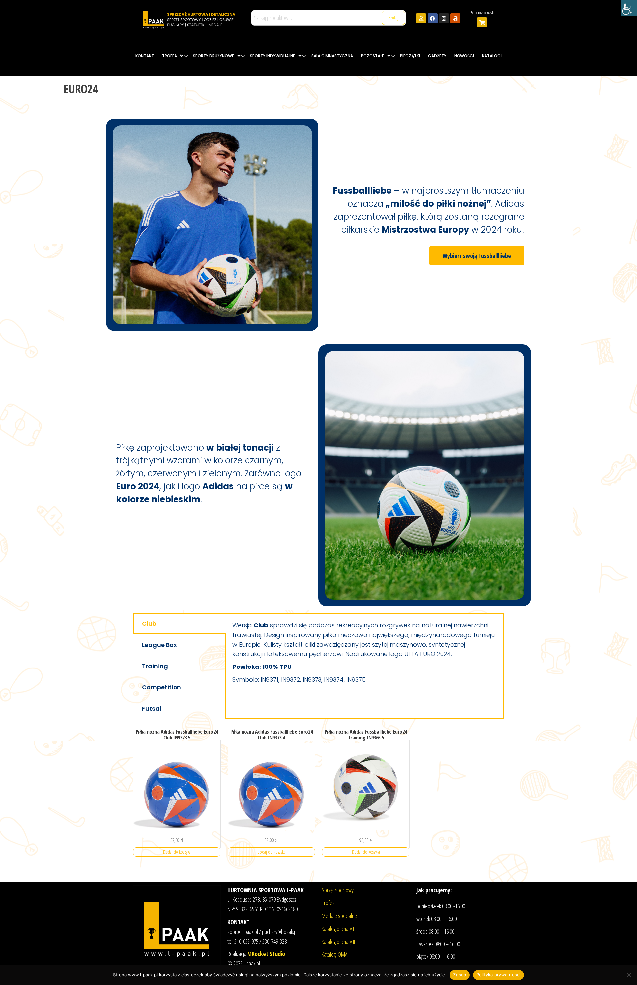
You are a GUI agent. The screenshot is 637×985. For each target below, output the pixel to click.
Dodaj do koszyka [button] (177, 852)
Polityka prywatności (498, 974)
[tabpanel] (364, 654)
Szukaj (393, 17)
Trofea (328, 903)
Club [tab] (149, 623)
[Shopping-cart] (482, 22)
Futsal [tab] (151, 708)
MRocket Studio (266, 954)
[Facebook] (433, 18)
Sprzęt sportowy (338, 890)
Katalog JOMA (334, 954)
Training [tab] (155, 666)
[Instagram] (444, 18)
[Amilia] (455, 18)
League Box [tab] (159, 645)
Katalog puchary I (338, 929)
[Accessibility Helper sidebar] (629, 8)
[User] (421, 18)
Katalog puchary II (338, 942)
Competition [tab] (161, 687)
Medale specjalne (339, 916)
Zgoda (459, 974)
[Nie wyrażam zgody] (628, 975)
